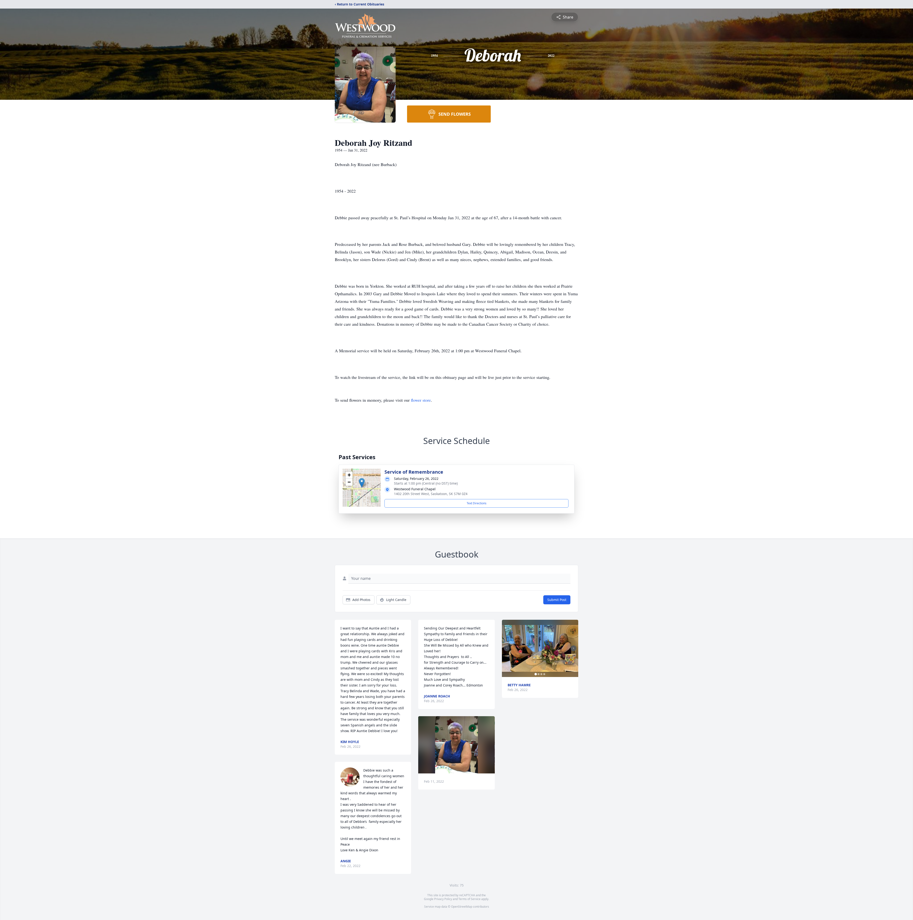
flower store (421, 400)
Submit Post (556, 599)
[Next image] (573, 648)
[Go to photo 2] (538, 674)
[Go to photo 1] (535, 674)
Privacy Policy (443, 899)
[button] (362, 483)
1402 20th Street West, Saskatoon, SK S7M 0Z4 (430, 493)
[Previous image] (507, 648)
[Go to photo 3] (541, 674)
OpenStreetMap (461, 907)
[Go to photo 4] (544, 674)
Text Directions (476, 503)
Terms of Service (469, 899)
